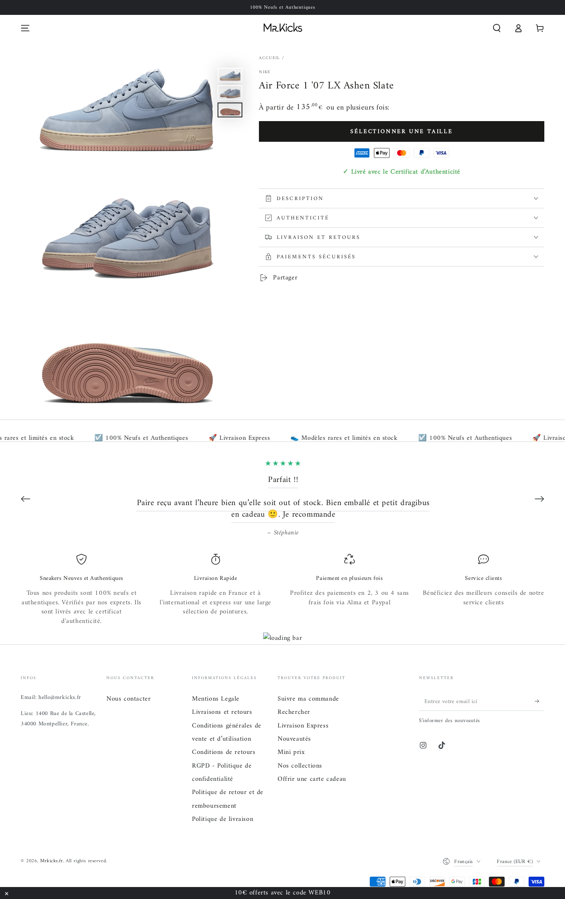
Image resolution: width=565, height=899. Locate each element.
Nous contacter (128, 699)
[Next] (539, 499)
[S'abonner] (539, 701)
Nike (265, 72)
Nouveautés (294, 739)
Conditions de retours (224, 752)
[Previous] (26, 499)
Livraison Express (303, 726)
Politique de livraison (222, 819)
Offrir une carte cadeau (312, 779)
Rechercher (294, 712)
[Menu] (25, 28)
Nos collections (300, 766)
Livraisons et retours (222, 712)
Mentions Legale (215, 699)
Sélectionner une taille (401, 131)
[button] (497, 28)
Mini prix (291, 752)
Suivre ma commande (308, 699)
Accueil (269, 58)
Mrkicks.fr (51, 861)
